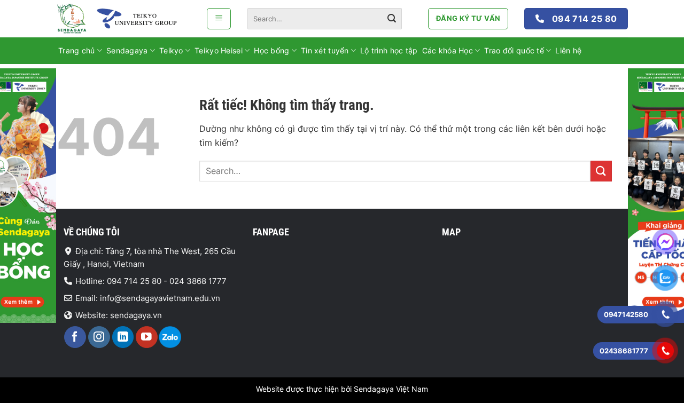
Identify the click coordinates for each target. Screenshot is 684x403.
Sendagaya (127, 50)
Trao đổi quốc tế (513, 50)
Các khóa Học (447, 50)
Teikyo (171, 50)
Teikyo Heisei (219, 50)
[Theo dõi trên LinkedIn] (123, 337)
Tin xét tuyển (325, 50)
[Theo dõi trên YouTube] (147, 337)
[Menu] (219, 18)
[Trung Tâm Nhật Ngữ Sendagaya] (123, 18)
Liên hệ (568, 50)
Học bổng (271, 50)
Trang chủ (76, 50)
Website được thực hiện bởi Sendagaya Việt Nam (342, 388)
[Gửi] (392, 19)
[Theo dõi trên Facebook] (75, 337)
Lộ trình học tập (388, 50)
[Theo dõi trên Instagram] (99, 337)
